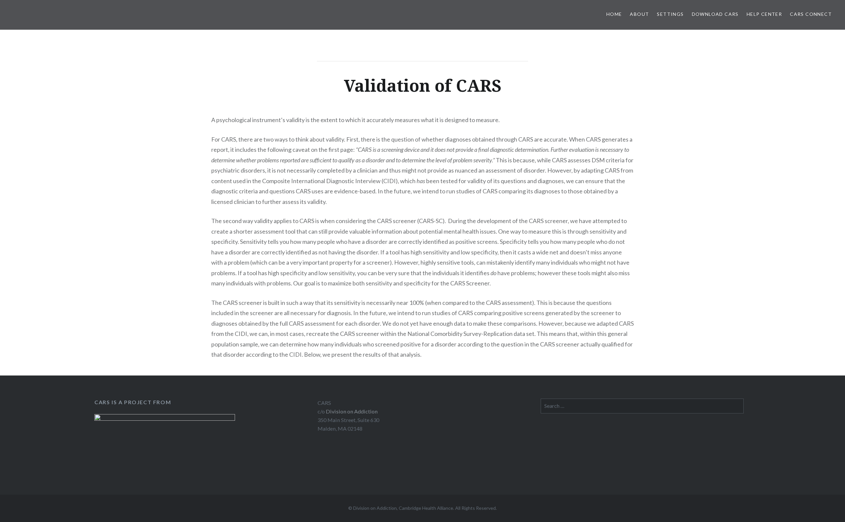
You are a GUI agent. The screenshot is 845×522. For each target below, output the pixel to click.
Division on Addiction (352, 411)
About (639, 14)
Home (614, 14)
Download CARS (715, 14)
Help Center (764, 14)
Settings (670, 14)
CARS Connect (811, 14)
